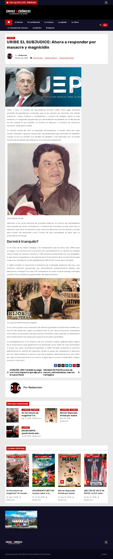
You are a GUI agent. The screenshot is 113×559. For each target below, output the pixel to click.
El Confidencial (34, 22)
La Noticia (19, 22)
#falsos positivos (51, 58)
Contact (104, 554)
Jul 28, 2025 (26, 436)
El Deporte (50, 28)
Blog (36, 456)
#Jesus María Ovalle (66, 58)
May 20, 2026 (65, 418)
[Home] (8, 22)
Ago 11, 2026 (26, 418)
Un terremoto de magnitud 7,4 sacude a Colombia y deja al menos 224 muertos (17, 494)
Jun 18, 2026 (40, 497)
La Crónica (49, 22)
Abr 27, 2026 (92, 497)
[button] (100, 25)
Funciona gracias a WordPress (16, 554)
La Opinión (62, 22)
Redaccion (23, 55)
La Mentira (37, 28)
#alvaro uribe (37, 58)
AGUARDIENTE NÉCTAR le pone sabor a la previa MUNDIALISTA (43, 493)
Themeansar (46, 554)
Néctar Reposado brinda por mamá (68, 414)
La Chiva (75, 22)
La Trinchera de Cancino (18, 28)
